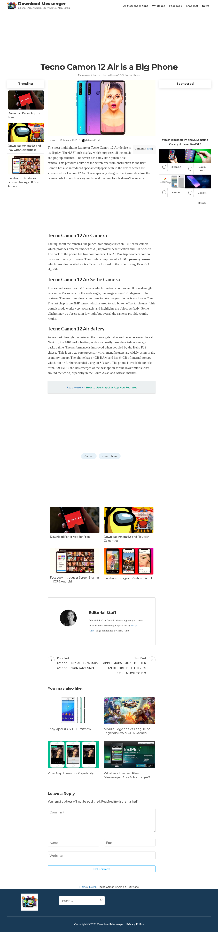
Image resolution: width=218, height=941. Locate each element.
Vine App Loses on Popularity (71, 773)
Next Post (124, 665)
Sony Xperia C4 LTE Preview (69, 729)
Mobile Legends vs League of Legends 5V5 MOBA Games (127, 731)
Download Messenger (42, 3)
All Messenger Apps (135, 5)
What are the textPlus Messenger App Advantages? (127, 775)
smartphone (109, 456)
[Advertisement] (109, 36)
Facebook (175, 5)
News (205, 5)
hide (149, 148)
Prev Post (77, 663)
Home (83, 886)
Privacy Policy (135, 924)
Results (202, 202)
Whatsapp (158, 5)
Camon (88, 456)
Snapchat (192, 5)
